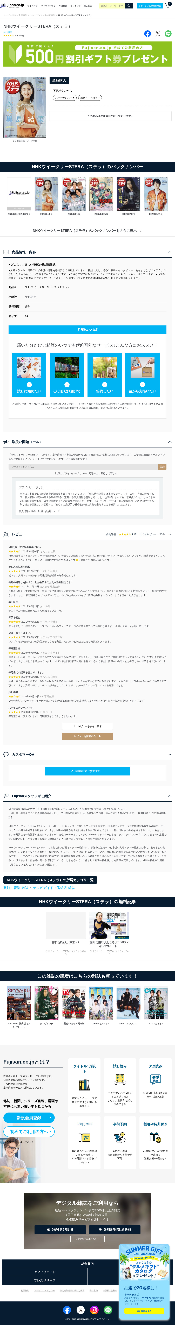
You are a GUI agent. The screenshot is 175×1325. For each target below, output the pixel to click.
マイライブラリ (48, 6)
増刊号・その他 (88, 97)
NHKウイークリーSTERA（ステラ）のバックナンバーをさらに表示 (85, 230)
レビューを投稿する (85, 736)
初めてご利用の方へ (29, 1131)
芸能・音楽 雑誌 (19, 15)
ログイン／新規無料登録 (150, 6)
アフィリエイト (45, 1272)
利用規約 (25, 1290)
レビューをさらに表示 (90, 726)
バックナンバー (63, 97)
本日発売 (63, 6)
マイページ (32, 6)
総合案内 (87, 1263)
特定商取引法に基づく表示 (72, 1290)
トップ (6, 15)
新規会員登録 (29, 1117)
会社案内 (94, 1290)
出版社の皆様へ (110, 1290)
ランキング (75, 6)
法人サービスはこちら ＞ (18, 1141)
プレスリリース (45, 1280)
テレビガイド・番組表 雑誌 (42, 15)
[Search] (129, 6)
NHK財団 (7, 32)
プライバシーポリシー (44, 1290)
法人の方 (88, 6)
